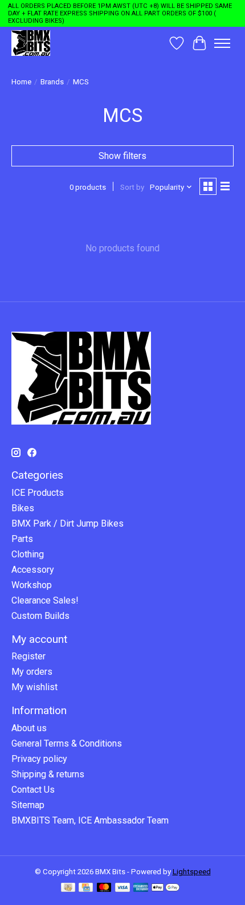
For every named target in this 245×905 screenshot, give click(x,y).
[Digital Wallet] (165, 888)
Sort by (132, 187)
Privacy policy (39, 758)
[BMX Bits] (30, 43)
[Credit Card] (86, 888)
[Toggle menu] (222, 43)
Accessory (32, 569)
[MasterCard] (104, 888)
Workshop (31, 585)
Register (28, 656)
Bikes (22, 508)
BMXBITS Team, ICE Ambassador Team (90, 820)
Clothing (27, 554)
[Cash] (68, 888)
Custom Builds (40, 615)
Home (21, 82)
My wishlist (34, 687)
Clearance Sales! (45, 600)
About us (29, 728)
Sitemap (27, 805)
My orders (31, 671)
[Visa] (122, 888)
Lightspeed (192, 871)
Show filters (122, 155)
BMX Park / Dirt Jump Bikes (67, 523)
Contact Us (33, 789)
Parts (22, 538)
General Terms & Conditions (66, 743)
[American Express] (140, 888)
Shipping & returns (47, 774)
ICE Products (37, 492)
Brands (52, 82)
